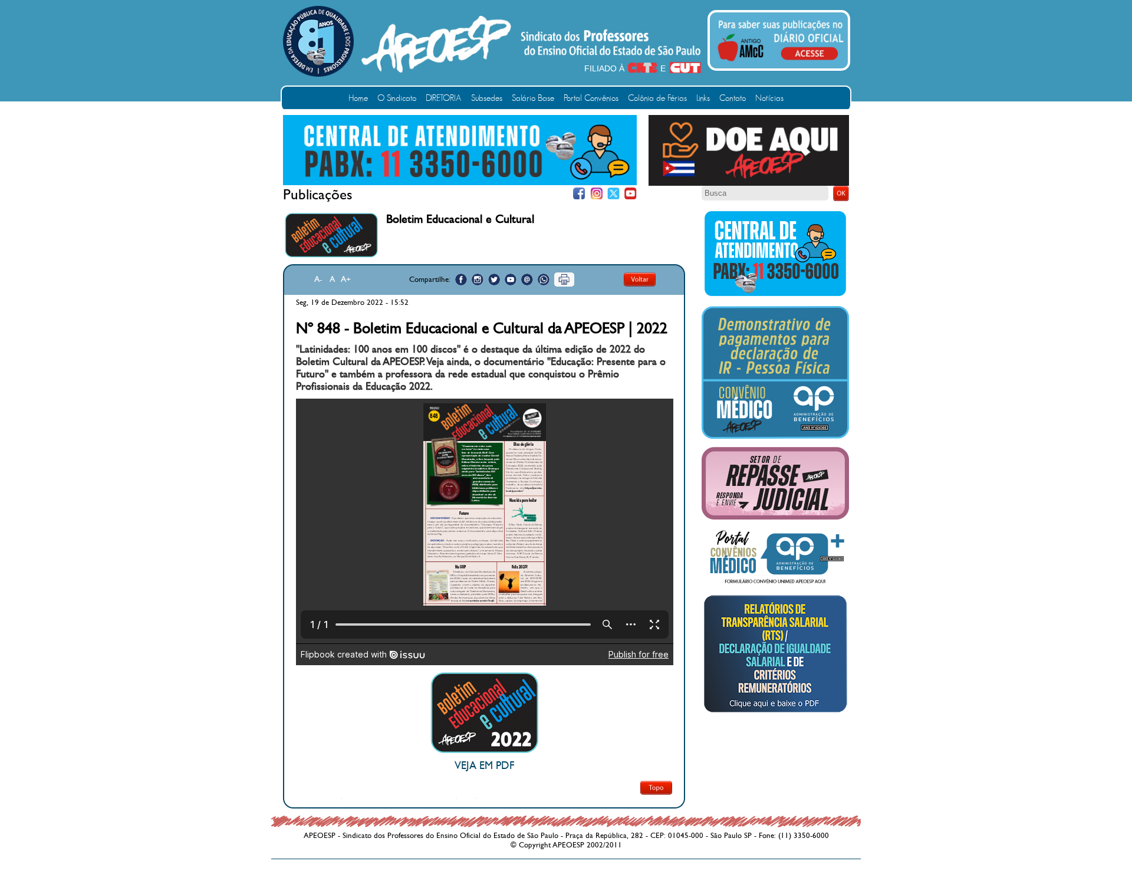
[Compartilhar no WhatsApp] (543, 279)
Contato (732, 98)
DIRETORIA (444, 98)
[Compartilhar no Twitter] (494, 279)
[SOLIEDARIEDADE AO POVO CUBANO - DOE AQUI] (749, 183)
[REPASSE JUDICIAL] (775, 517)
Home (358, 98)
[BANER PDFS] (775, 712)
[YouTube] (630, 194)
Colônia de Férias (657, 98)
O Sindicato (396, 98)
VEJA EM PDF (484, 766)
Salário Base (533, 98)
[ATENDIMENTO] (460, 183)
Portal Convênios (591, 98)
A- (318, 279)
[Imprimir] (564, 279)
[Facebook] (579, 194)
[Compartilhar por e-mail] (527, 279)
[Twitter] (613, 194)
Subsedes (486, 98)
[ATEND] (775, 295)
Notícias (769, 98)
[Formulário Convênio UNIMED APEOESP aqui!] (775, 584)
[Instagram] (596, 194)
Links (703, 98)
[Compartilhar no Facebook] (461, 279)
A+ (346, 279)
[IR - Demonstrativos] (775, 436)
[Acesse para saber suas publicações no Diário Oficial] (780, 63)
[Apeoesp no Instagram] (477, 279)
